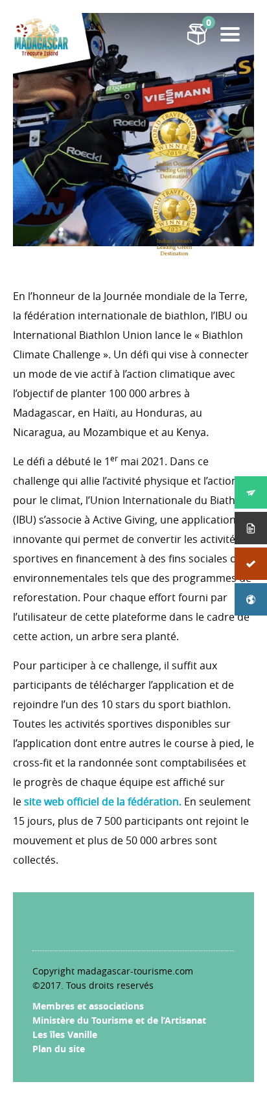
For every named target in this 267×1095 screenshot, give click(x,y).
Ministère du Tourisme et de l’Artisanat (119, 1020)
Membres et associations (88, 1006)
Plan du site (58, 1049)
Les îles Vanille (64, 1034)
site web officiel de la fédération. (102, 801)
